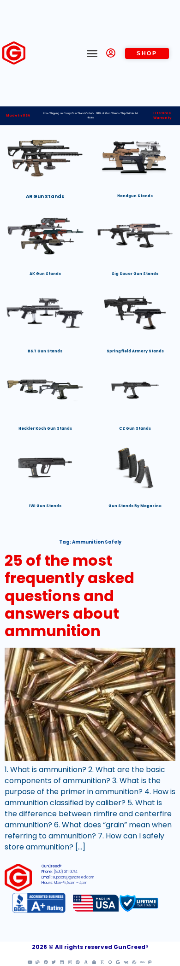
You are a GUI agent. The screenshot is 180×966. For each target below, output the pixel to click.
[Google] (118, 962)
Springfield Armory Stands (135, 351)
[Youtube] (29, 962)
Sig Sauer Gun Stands (135, 273)
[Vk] (126, 962)
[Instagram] (69, 962)
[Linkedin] (62, 962)
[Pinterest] (78, 962)
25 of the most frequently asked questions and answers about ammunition (69, 596)
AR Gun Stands (45, 196)
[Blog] (38, 962)
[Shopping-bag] (94, 962)
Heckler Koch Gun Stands (45, 428)
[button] (92, 53)
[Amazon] (86, 962)
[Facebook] (45, 962)
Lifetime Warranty (162, 115)
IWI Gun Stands (45, 506)
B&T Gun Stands (45, 351)
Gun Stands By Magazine (135, 506)
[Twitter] (54, 962)
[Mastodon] (150, 962)
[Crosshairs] (110, 962)
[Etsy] (102, 962)
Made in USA (18, 115)
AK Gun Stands (45, 273)
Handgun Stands (135, 196)
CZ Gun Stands (135, 428)
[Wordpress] (134, 962)
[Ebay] (142, 962)
